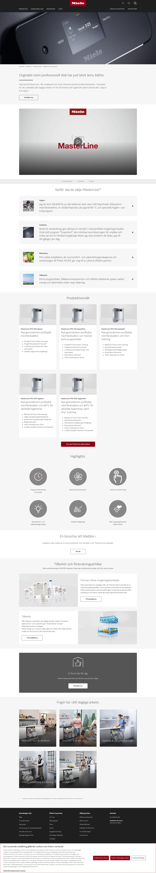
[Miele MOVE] (123, 3)
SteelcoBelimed (85, 824)
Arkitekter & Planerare (87, 828)
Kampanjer (22, 824)
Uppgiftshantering (55, 831)
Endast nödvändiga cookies (120, 858)
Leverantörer (84, 835)
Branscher (23, 9)
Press (51, 824)
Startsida (21, 66)
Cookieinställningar (139, 858)
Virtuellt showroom (25, 831)
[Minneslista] (129, 3)
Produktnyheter (37, 66)
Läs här (78, 551)
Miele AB (6, 871)
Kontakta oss (28, 97)
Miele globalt (53, 821)
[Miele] (78, 3)
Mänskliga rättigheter (56, 835)
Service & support (117, 9)
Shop (61, 9)
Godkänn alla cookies (101, 858)
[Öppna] (132, 206)
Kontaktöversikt (115, 817)
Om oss (52, 817)
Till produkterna (91, 599)
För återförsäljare (85, 831)
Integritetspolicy (14, 871)
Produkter (51, 9)
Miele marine (84, 821)
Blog (20, 817)
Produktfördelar (67, 181)
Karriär (51, 828)
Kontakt (91, 181)
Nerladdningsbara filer (26, 835)
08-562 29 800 (115, 823)
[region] (78, 858)
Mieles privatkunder (86, 817)
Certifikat (52, 839)
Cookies (22, 871)
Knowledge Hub (37, 9)
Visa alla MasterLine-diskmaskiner (78, 444)
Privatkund (132, 9)
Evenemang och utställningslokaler (30, 828)
